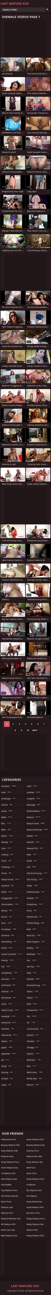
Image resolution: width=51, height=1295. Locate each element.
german (8, 979)
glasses (7, 991)
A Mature (30, 1184)
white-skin (34, 1078)
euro (6, 923)
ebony (6, 910)
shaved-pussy (36, 985)
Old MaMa (6, 1184)
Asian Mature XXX (35, 1139)
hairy (6, 1003)
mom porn (31, 1173)
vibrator (33, 1041)
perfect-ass (34, 916)
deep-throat (10, 879)
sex (32, 960)
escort (6, 916)
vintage (33, 1047)
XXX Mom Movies (9, 1195)
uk (31, 1022)
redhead (34, 954)
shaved (33, 979)
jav (5, 1059)
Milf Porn (30, 1167)
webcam (34, 1059)
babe (6, 817)
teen (32, 1003)
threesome (35, 1010)
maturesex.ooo (8, 1139)
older (32, 885)
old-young (35, 879)
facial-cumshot (11, 954)
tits (32, 1016)
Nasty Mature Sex (34, 1224)
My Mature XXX (34, 1190)
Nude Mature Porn (35, 1178)
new (32, 854)
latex (6, 1084)
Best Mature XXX (9, 1235)
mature (33, 817)
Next (34, 730)
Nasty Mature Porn (35, 1218)
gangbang (9, 972)
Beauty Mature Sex (35, 1145)
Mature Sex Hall (34, 1156)
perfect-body (35, 923)
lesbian (33, 792)
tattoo (32, 997)
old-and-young (37, 873)
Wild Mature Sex (9, 1178)
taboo (32, 991)
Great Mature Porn (10, 1162)
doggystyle (9, 898)
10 (28, 730)
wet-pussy (34, 1072)
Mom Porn (6, 1201)
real (31, 929)
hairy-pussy (10, 1010)
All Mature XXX (8, 1224)
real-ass (34, 935)
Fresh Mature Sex (9, 1167)
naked (32, 835)
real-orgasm (36, 941)
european (8, 929)
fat (5, 966)
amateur (8, 786)
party (31, 910)
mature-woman (37, 829)
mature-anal (35, 823)
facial (6, 947)
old (31, 867)
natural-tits (35, 848)
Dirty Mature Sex (34, 1162)
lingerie (33, 798)
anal (6, 792)
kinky (6, 1066)
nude (32, 860)
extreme (7, 935)
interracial (9, 1035)
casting (7, 854)
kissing (7, 1072)
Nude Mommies (34, 1201)
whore (33, 1084)
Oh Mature (31, 1195)
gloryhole (8, 997)
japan (6, 1047)
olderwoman (35, 891)
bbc (6, 823)
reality (33, 947)
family (7, 960)
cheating (8, 867)
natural (33, 842)
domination (10, 904)
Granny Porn (32, 1150)
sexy (32, 972)
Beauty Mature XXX (10, 1145)
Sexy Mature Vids (9, 1150)
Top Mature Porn (9, 1190)
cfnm (6, 860)
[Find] (48, 10)
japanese (8, 1053)
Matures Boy (7, 1156)
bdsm (7, 835)
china (6, 873)
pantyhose (34, 904)
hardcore (8, 1022)
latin (32, 786)
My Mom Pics (33, 1212)
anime (6, 804)
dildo (6, 891)
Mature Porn (7, 1212)
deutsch (7, 885)
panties (32, 898)
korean (7, 1078)
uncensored (35, 1028)
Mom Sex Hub (8, 1229)
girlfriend (8, 985)
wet (31, 1066)
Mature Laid (7, 1207)
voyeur (33, 1053)
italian (6, 1041)
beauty (7, 842)
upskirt (32, 1035)
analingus (8, 798)
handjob (8, 1016)
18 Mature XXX (8, 1173)
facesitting (8, 941)
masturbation (36, 810)
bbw (6, 829)
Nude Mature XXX (35, 1207)
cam (6, 848)
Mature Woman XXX (11, 1218)
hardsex (7, 1028)
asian (6, 810)
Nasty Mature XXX (35, 1235)
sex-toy (33, 966)
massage (33, 804)
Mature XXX (32, 1229)
